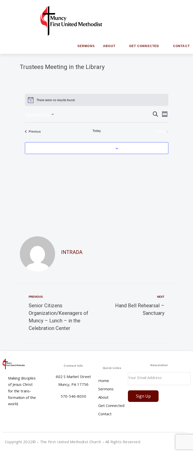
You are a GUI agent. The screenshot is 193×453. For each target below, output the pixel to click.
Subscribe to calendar (94, 147)
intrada (71, 252)
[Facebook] (165, 442)
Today (96, 131)
